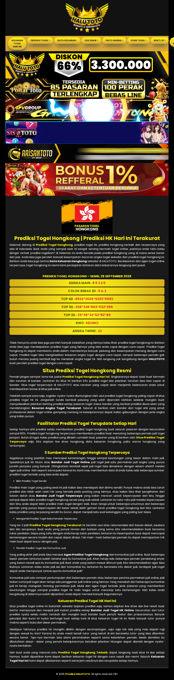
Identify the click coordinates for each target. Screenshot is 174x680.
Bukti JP (159, 40)
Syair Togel (138, 40)
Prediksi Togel (39, 40)
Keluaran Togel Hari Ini (17, 43)
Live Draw (91, 40)
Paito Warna (113, 40)
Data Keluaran (66, 40)
